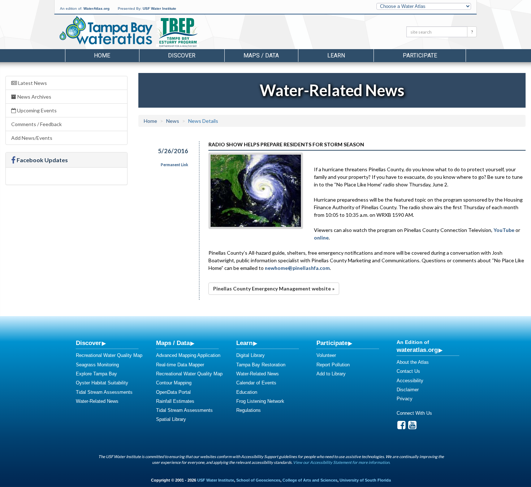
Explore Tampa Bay (96, 373)
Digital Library (250, 355)
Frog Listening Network (260, 401)
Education (246, 392)
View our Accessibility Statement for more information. (341, 462)
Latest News (32, 83)
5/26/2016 (173, 151)
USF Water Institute (159, 8)
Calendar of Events (256, 382)
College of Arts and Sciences (309, 480)
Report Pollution (333, 364)
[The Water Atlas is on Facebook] (401, 427)
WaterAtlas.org (96, 8)
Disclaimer (408, 389)
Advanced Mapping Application (188, 355)
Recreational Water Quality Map (109, 355)
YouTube (503, 230)
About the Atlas (413, 362)
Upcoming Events (36, 110)
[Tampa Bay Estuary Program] (198, 33)
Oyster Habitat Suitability (102, 382)
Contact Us (408, 371)
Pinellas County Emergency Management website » (273, 288)
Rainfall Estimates (175, 401)
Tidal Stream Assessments (104, 392)
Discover (88, 342)
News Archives (33, 97)
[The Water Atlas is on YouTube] (412, 427)
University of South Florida (365, 480)
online (321, 237)
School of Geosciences (258, 480)
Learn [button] (336, 55)
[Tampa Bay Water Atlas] (106, 31)
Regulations (248, 410)
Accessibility (410, 380)
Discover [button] (181, 55)
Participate (331, 342)
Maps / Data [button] (261, 55)
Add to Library (331, 373)
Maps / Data (173, 342)
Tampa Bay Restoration (260, 364)
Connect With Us (414, 413)
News (172, 121)
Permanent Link (174, 165)
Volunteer (326, 355)
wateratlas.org (417, 349)
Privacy (405, 398)
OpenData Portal (173, 392)
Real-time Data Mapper (180, 364)
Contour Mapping (173, 382)
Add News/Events (31, 138)
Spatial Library (171, 419)
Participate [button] (420, 55)
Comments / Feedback (36, 124)
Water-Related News (97, 401)
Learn (244, 342)
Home (102, 55)
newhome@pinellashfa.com (297, 268)
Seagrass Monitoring (97, 364)
